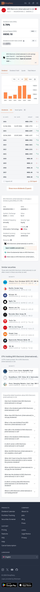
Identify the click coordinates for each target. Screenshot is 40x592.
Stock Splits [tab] (20, 110)
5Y (26, 79)
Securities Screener (9, 519)
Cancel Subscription (9, 545)
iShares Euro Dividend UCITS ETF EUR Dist (24, 281)
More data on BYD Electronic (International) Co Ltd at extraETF (21, 257)
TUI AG (11, 346)
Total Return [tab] (32, 70)
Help (3, 542)
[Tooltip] (27, 227)
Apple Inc (12, 301)
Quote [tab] (23, 70)
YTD (14, 79)
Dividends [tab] (7, 110)
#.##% (7, 43)
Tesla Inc (12, 320)
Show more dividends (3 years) (20, 188)
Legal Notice (26, 534)
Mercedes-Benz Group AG (17, 314)
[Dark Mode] (29, 3)
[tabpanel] (20, 90)
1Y (18, 79)
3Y (22, 79)
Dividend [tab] (4, 70)
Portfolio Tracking (8, 515)
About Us (25, 511)
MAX (30, 79)
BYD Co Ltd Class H (16, 327)
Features (5, 534)
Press (24, 523)
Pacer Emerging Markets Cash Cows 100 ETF (24, 383)
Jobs (23, 515)
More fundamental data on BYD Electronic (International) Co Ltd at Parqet (21, 252)
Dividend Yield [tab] (14, 70)
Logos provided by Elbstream (11, 579)
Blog (23, 519)
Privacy (24, 538)
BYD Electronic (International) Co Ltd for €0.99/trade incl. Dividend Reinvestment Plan (21, 244)
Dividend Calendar (8, 511)
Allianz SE (13, 294)
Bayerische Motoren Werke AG (19, 340)
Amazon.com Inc (14, 307)
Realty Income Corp (16, 288)
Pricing (4, 530)
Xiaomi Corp (13, 333)
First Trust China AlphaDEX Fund (21, 370)
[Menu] (37, 3)
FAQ (3, 538)
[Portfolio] (33, 3)
